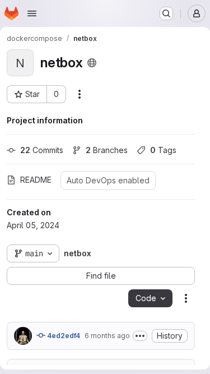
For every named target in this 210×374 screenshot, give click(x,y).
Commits (41, 150)
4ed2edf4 (62, 335)
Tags (163, 150)
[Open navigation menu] (32, 13)
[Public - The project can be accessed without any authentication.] (91, 62)
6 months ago (107, 335)
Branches (107, 150)
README (36, 179)
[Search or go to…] (166, 13)
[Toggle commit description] (140, 336)
